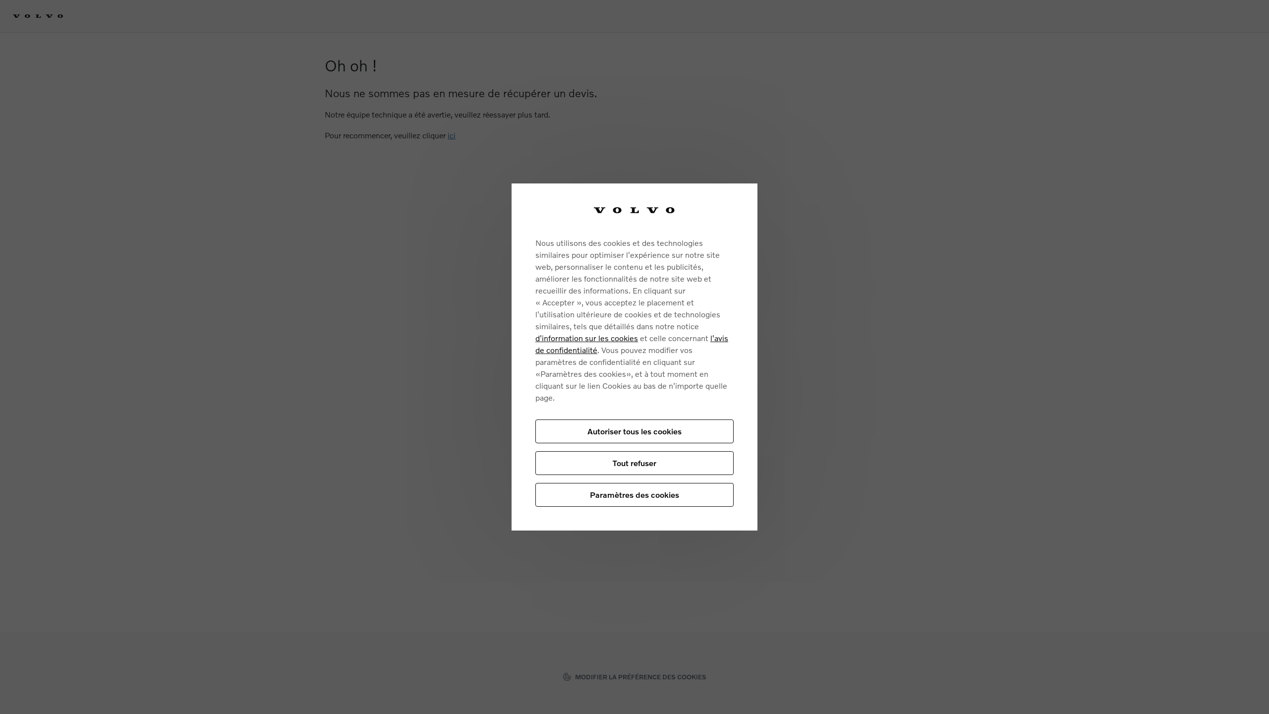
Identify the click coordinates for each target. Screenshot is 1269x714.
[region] (634, 357)
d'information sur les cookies (586, 338)
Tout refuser (634, 463)
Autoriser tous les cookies (634, 431)
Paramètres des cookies (634, 494)
